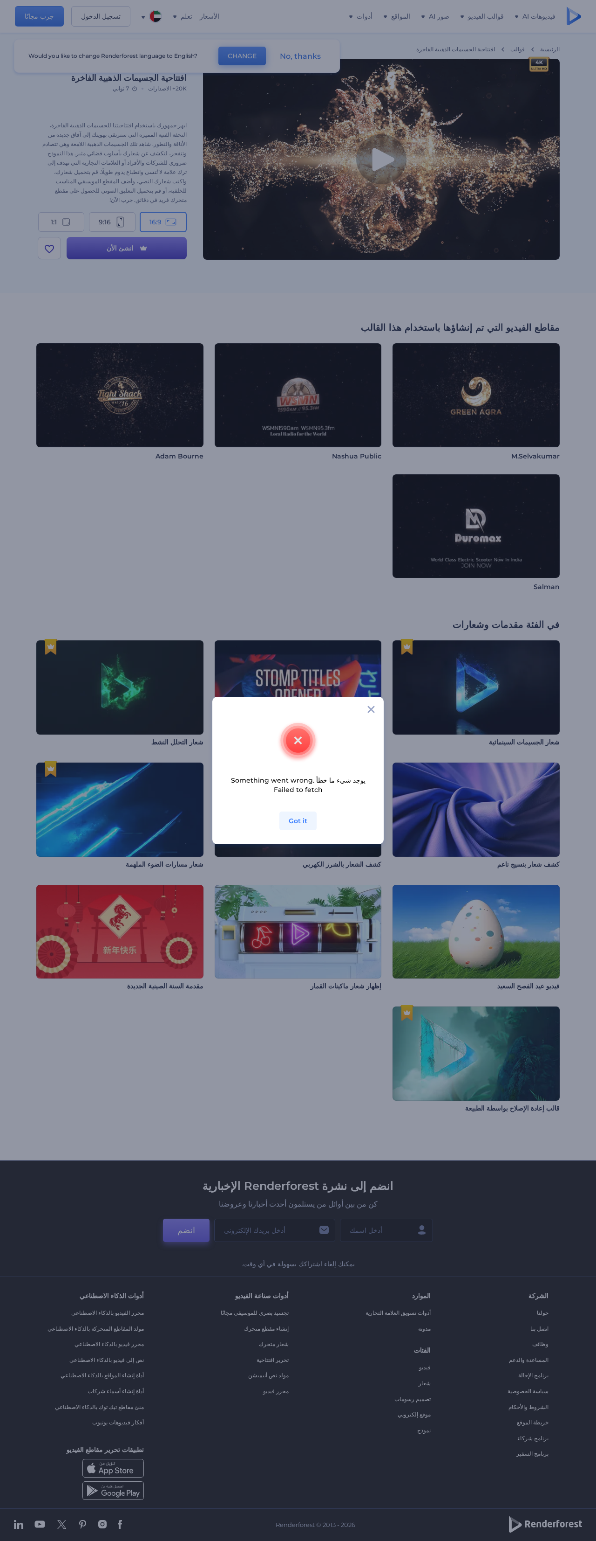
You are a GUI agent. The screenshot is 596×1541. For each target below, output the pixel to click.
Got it (298, 821)
